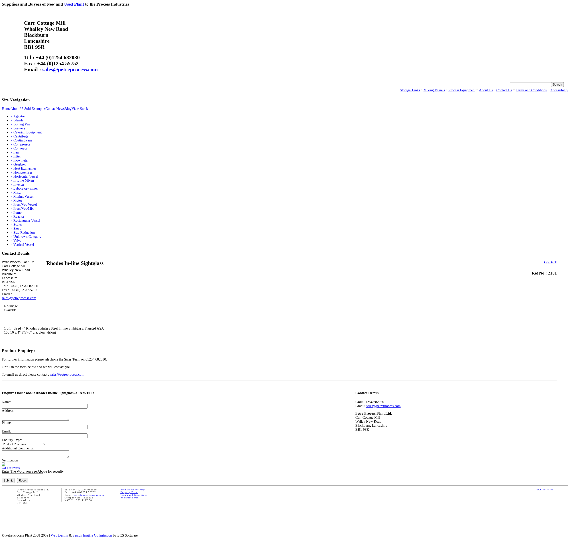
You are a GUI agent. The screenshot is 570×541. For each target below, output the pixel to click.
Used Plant (74, 4)
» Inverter (17, 184)
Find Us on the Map (132, 489)
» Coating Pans (21, 140)
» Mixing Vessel (22, 196)
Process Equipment (461, 90)
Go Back (550, 262)
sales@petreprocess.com (70, 69)
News (60, 109)
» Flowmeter (19, 160)
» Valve (16, 240)
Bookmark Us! (129, 497)
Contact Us (504, 90)
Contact (50, 109)
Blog (68, 109)
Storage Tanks (410, 90)
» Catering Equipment (26, 132)
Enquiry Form (129, 492)
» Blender (17, 120)
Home (6, 109)
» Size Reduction (23, 232)
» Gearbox (18, 164)
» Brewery (18, 128)
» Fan (15, 152)
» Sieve (16, 228)
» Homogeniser (21, 172)
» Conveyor (19, 148)
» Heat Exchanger (23, 168)
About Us (486, 90)
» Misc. (16, 192)
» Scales (16, 224)
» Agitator (18, 116)
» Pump (16, 212)
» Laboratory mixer (24, 188)
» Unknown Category (26, 236)
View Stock (79, 109)
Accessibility (559, 90)
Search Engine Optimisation (92, 535)
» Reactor (17, 216)
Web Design (59, 535)
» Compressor (20, 144)
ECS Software (544, 489)
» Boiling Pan (20, 124)
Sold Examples (34, 109)
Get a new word (11, 467)
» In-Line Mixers (23, 180)
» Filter (16, 156)
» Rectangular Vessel (25, 220)
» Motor (16, 200)
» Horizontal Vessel (24, 176)
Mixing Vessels (434, 90)
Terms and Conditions (531, 90)
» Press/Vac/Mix (22, 208)
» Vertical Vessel (22, 244)
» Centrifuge (19, 136)
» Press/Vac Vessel (24, 204)
